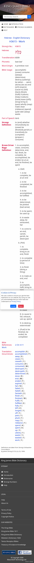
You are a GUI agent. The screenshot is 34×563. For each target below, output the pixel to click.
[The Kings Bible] (9, 552)
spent (17, 427)
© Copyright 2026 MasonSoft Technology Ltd (16, 559)
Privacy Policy (6, 513)
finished (18, 398)
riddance (19, 423)
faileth (18, 391)
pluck (17, 418)
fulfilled (18, 403)
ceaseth (18, 361)
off (16, 413)
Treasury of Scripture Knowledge (13, 545)
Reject (21, 306)
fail (16, 386)
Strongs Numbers (24, 27)
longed (18, 410)
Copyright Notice (7, 516)
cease (17, 359)
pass (17, 415)
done (17, 376)
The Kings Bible (7, 528)
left (16, 408)
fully (17, 405)
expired (18, 383)
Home (5, 24)
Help (5, 30)
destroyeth (19, 371)
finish (17, 396)
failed (17, 388)
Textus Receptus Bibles (9, 541)
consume (19, 364)
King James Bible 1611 (9, 531)
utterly (18, 432)
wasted (18, 437)
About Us (4, 503)
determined (20, 373)
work (17, 440)
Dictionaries (8, 27)
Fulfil (17, 400)
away (17, 356)
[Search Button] (29, 17)
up (16, 430)
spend (17, 425)
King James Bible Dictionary (11, 534)
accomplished (21, 354)
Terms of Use (6, 510)
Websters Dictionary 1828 (11, 538)
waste (17, 435)
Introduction (17, 24)
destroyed (19, 368)
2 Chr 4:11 (19, 345)
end (16, 378)
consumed (19, 366)
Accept (13, 306)
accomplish (20, 351)
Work (22, 41)
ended (18, 381)
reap (17, 420)
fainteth (18, 393)
